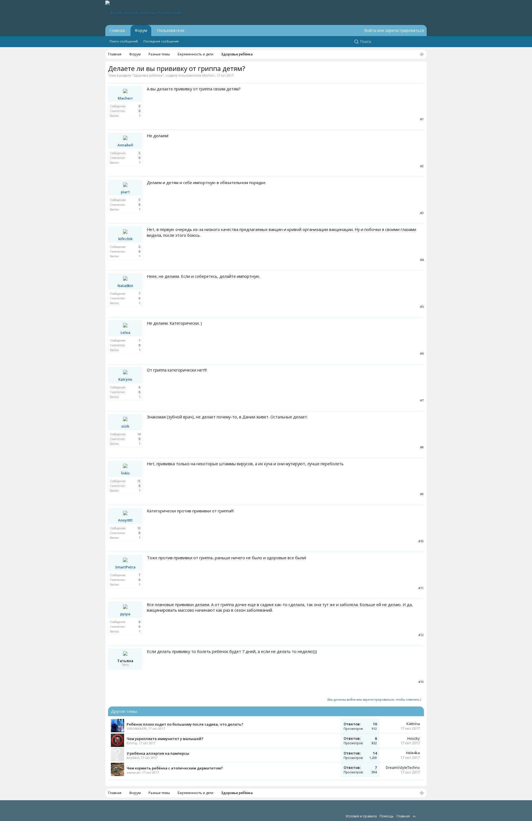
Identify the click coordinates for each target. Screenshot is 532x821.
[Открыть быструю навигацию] (422, 54)
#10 (421, 541)
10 (138, 528)
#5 (422, 306)
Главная (117, 30)
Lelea (125, 332)
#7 (422, 400)
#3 (422, 213)
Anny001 (125, 520)
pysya (125, 614)
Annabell (125, 145)
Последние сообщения (161, 41)
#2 (422, 166)
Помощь (387, 816)
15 (138, 481)
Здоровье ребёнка (148, 75)
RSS (421, 816)
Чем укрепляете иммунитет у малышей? (165, 738)
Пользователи (170, 30)
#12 (421, 635)
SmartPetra (125, 567)
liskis (125, 473)
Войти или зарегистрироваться (394, 30)
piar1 (125, 192)
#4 (422, 260)
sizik (125, 426)
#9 (422, 494)
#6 (422, 353)
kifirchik (125, 239)
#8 (422, 447)
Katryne (125, 379)
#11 (421, 588)
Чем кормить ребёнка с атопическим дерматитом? (175, 768)
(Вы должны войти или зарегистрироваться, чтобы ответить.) (374, 699)
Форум (141, 30)
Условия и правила (361, 816)
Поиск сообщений (123, 41)
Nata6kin (125, 285)
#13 (421, 682)
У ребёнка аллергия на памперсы (158, 753)
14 (138, 434)
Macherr (208, 75)
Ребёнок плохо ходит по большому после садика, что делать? (185, 724)
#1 (422, 119)
